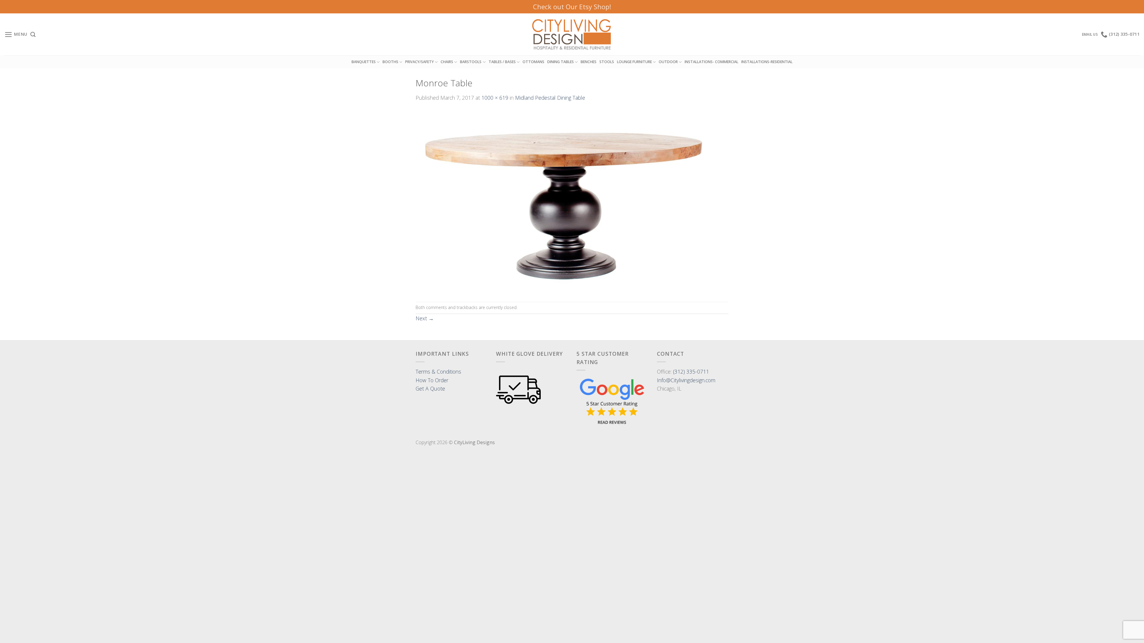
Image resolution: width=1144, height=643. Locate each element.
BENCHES (588, 61)
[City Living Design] (572, 34)
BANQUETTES (364, 61)
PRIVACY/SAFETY (419, 61)
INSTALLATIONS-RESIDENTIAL (766, 61)
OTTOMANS (533, 61)
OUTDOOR (668, 61)
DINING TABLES (560, 61)
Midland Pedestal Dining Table (550, 97)
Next (425, 318)
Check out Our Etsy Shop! (572, 6)
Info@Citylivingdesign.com (686, 380)
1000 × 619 (494, 97)
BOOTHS (390, 61)
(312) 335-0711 (691, 371)
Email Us (1090, 34)
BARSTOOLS (470, 61)
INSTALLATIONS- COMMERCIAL (711, 61)
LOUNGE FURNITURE (634, 61)
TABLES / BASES (502, 61)
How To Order (432, 380)
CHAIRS (447, 61)
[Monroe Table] (565, 201)
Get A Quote (430, 388)
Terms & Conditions (438, 371)
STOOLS (606, 61)
